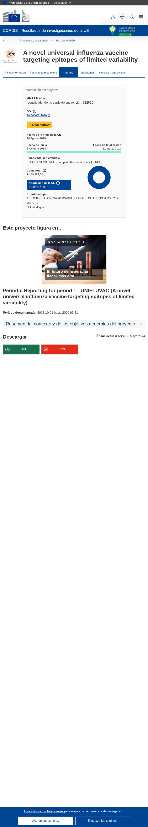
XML (24, 349)
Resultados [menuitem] (88, 72)
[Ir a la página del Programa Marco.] (10, 56)
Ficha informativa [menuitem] (15, 72)
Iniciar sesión (113, 16)
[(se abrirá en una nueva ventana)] (16, 15)
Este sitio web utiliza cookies (44, 811)
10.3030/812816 (37, 115)
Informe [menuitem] (68, 72)
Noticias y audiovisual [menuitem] (112, 72)
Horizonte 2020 (65, 40)
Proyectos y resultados (34, 40)
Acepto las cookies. (45, 820)
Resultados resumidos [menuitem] (43, 72)
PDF (63, 349)
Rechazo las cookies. (102, 820)
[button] (122, 16)
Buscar (131, 16)
